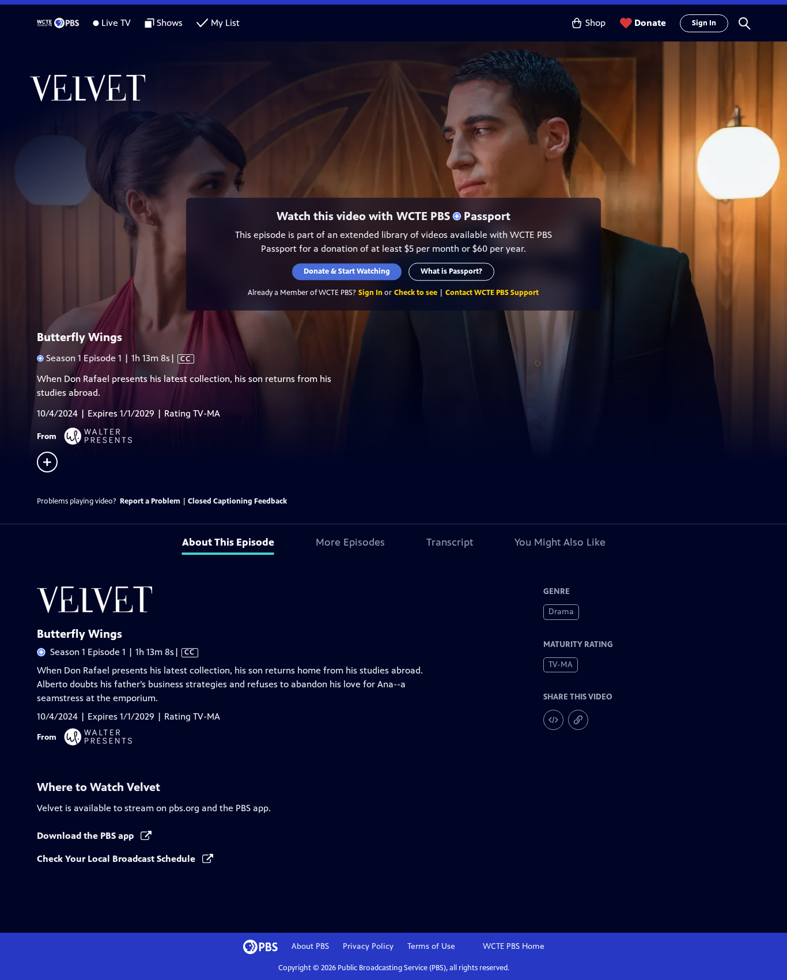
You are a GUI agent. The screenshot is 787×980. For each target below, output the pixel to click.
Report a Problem (150, 501)
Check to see (416, 292)
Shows (170, 22)
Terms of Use (431, 946)
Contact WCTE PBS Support (492, 292)
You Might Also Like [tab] (560, 542)
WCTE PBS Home (513, 946)
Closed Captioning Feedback (237, 501)
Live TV (116, 22)
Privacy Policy (368, 946)
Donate (650, 22)
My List (225, 22)
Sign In (704, 23)
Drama (561, 611)
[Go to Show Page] (408, 88)
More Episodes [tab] (350, 542)
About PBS (310, 946)
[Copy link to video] (578, 720)
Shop (595, 22)
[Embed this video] (553, 720)
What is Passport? (452, 271)
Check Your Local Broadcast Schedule (117, 858)
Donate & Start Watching (347, 271)
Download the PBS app (86, 835)
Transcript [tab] (449, 542)
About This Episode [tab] (228, 542)
